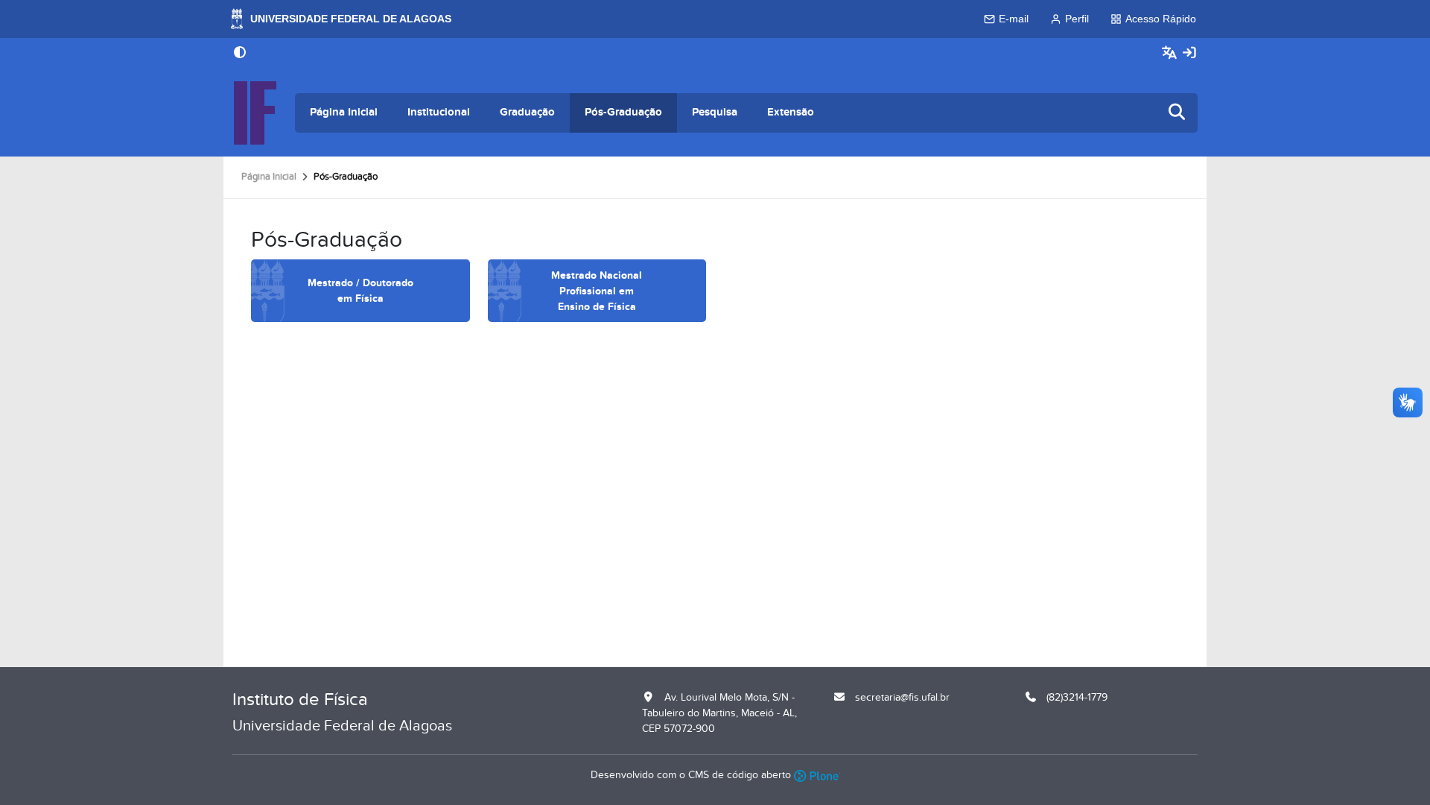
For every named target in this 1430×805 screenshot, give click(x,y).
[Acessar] (1189, 53)
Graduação (527, 112)
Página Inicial (344, 112)
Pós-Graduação (623, 112)
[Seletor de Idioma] (1171, 53)
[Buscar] (1177, 113)
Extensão (790, 112)
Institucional (438, 112)
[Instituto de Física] (254, 113)
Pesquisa (714, 112)
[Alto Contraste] (239, 53)
